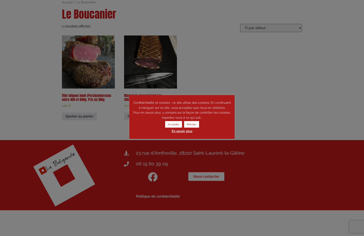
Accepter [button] (173, 124)
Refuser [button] (192, 124)
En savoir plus (182, 131)
